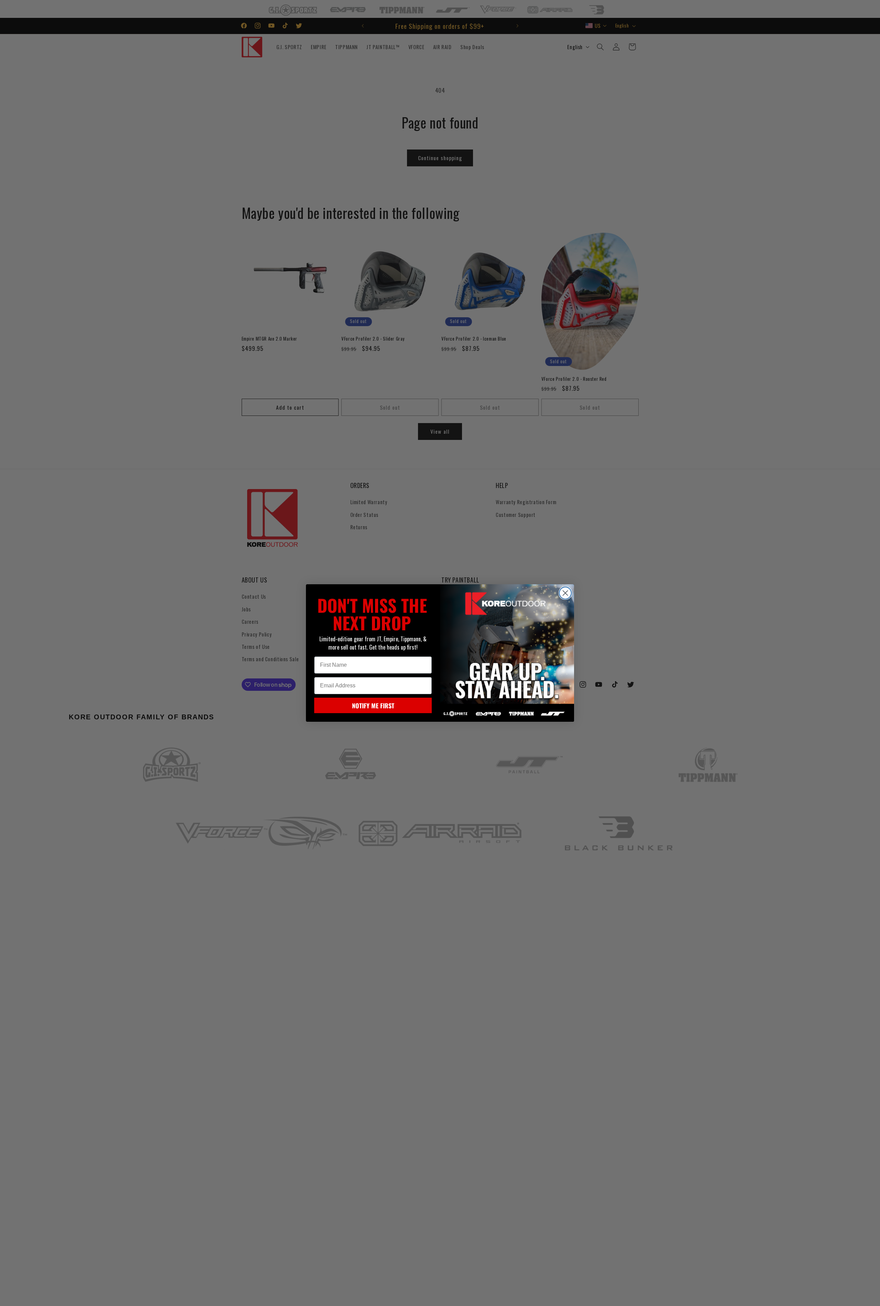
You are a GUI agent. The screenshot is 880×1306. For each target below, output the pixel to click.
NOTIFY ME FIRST (373, 705)
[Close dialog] (565, 593)
